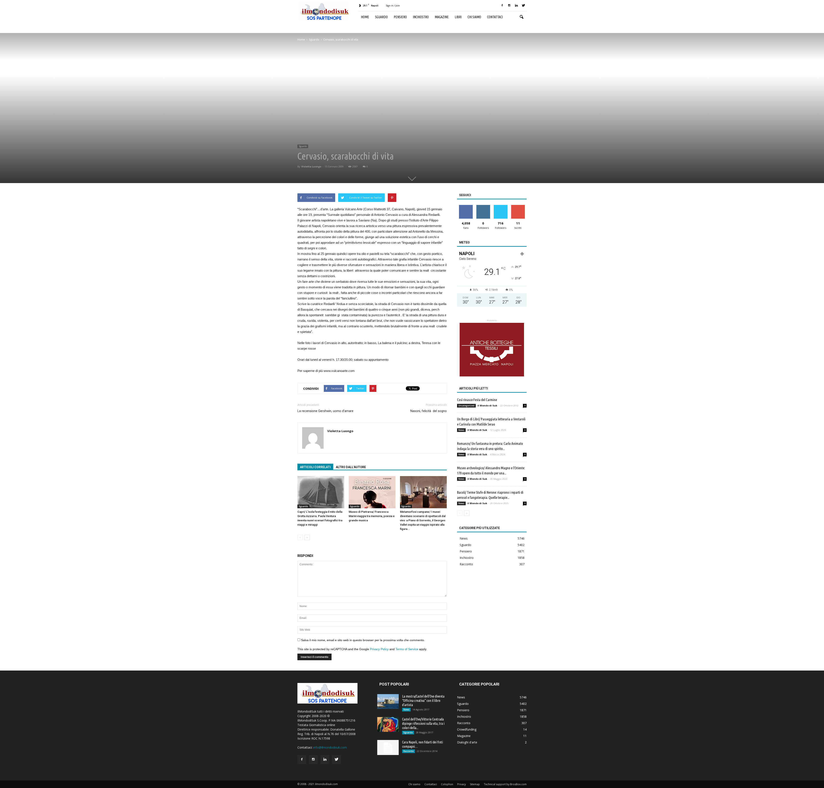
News (461, 430)
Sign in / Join (393, 5)
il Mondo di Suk (487, 405)
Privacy (461, 784)
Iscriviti (518, 206)
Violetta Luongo (311, 166)
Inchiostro (421, 17)
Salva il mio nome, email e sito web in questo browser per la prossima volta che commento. (363, 640)
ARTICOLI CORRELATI (315, 467)
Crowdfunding (466, 729)
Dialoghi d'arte (467, 742)
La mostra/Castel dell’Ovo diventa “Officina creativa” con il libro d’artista (423, 700)
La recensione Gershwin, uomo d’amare (325, 411)
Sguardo (381, 17)
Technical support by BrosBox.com (505, 784)
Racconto (466, 564)
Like (465, 206)
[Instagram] (509, 6)
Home (365, 17)
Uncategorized (466, 405)
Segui (483, 206)
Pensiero (400, 17)
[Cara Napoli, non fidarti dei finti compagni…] (388, 747)
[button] (521, 17)
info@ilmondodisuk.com (330, 747)
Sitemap (475, 784)
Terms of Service (406, 649)
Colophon (447, 784)
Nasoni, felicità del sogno (428, 411)
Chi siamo (474, 17)
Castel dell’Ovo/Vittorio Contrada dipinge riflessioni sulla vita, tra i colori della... (423, 723)
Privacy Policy (379, 649)
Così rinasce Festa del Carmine (477, 400)
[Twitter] (523, 6)
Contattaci (495, 17)
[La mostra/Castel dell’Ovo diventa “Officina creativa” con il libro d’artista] (388, 701)
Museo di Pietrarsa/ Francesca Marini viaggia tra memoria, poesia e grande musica (372, 516)
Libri (458, 17)
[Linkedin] (516, 6)
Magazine (442, 17)
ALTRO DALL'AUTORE (351, 467)
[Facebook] (502, 6)
